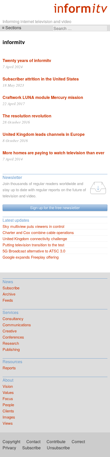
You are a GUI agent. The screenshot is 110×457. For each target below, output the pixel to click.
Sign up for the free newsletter (55, 207)
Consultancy (13, 318)
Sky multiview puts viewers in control (33, 226)
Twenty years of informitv (27, 60)
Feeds (8, 300)
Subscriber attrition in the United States (41, 79)
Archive (9, 294)
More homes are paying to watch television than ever (53, 153)
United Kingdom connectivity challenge (35, 238)
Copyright (11, 441)
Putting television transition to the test (33, 244)
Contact (33, 441)
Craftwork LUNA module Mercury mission (43, 97)
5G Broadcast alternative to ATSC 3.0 (34, 250)
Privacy (9, 448)
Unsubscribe (58, 448)
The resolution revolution (27, 116)
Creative (10, 330)
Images (9, 417)
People (8, 404)
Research (11, 343)
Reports (9, 367)
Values (8, 392)
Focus (8, 398)
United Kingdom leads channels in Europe (44, 134)
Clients (8, 410)
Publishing (11, 349)
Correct (78, 441)
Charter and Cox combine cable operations (38, 232)
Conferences (13, 337)
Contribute (56, 441)
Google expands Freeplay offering (31, 257)
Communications (17, 324)
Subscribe (11, 287)
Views (8, 423)
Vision (8, 386)
